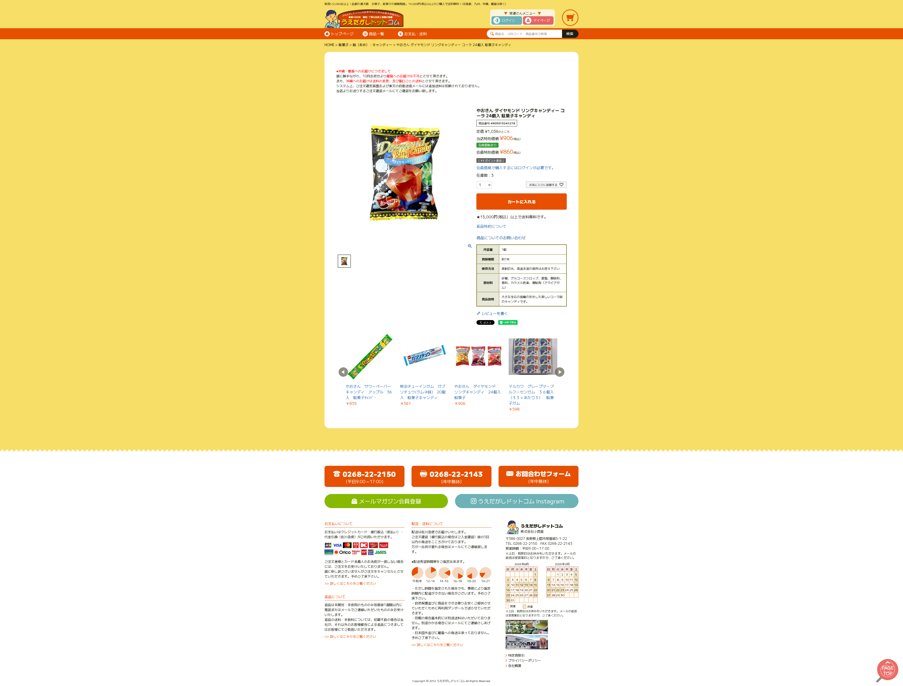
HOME (329, 44)
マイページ (541, 20)
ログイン (508, 20)
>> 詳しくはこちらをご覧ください (350, 583)
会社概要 (514, 665)
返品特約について (491, 226)
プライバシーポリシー (524, 660)
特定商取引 (516, 655)
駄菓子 (344, 44)
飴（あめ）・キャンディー (372, 44)
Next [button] (559, 372)
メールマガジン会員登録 (390, 501)
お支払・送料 (415, 33)
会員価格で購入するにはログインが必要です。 (515, 167)
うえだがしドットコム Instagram (521, 501)
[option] (370, 369)
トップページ (342, 33)
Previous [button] (343, 372)
